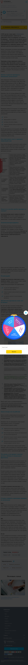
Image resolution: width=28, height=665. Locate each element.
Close (26, 313)
